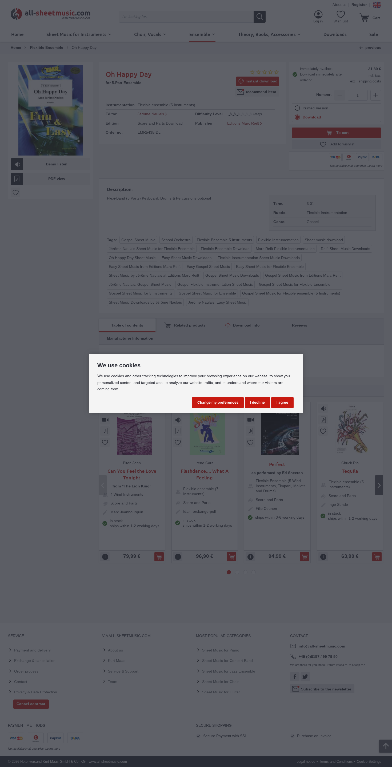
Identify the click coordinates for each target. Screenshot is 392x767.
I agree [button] (282, 402)
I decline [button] (257, 402)
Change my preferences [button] (217, 402)
